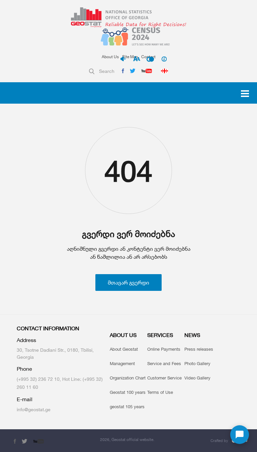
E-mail (24, 399)
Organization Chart (128, 377)
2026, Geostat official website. (127, 439)
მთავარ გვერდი (128, 282)
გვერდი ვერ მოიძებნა (128, 234)
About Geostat (124, 349)
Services (160, 335)
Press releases (198, 349)
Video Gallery (197, 377)
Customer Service (164, 377)
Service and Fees (164, 363)
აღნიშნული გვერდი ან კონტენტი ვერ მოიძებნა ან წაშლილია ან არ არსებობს (128, 252)
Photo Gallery (197, 363)
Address (26, 340)
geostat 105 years (127, 406)
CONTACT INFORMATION (48, 328)
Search (106, 71)
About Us (110, 56)
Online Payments (163, 349)
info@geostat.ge (34, 409)
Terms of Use (160, 392)
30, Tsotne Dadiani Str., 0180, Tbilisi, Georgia (55, 353)
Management (122, 363)
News (192, 335)
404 (128, 170)
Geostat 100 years (128, 392)
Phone (24, 369)
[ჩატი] (239, 434)
